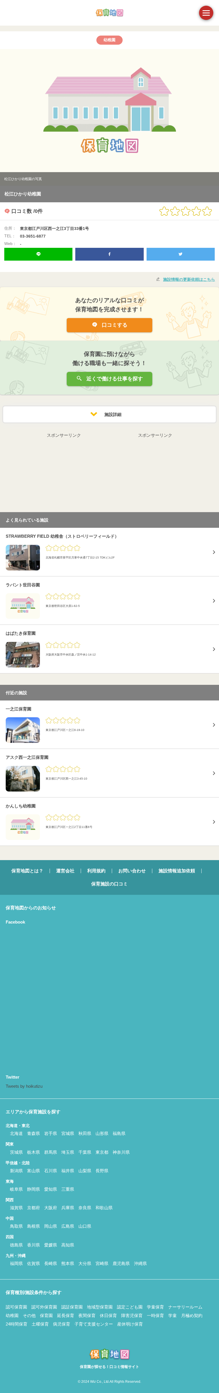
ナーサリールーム (185, 1307)
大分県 (84, 1263)
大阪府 (50, 1207)
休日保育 (108, 1315)
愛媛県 (50, 1244)
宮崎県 (102, 1263)
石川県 (50, 1170)
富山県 (33, 1170)
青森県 (33, 1133)
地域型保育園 (100, 1307)
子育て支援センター (93, 1324)
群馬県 (50, 1152)
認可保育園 (16, 1307)
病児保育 (61, 1324)
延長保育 (65, 1315)
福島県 (119, 1133)
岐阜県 (16, 1189)
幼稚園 (12, 1315)
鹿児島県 (121, 1263)
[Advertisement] (64, 474)
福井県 (67, 1170)
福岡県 (16, 1263)
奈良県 (84, 1207)
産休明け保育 (130, 1324)
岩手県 (50, 1133)
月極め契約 (191, 1315)
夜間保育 (87, 1315)
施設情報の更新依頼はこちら (189, 279)
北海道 (16, 1133)
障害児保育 (132, 1315)
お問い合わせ (132, 870)
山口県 (84, 1226)
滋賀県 (16, 1207)
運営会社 (65, 870)
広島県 (67, 1226)
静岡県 (33, 1189)
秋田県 (84, 1133)
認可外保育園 (44, 1307)
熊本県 (67, 1263)
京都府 (33, 1207)
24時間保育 (16, 1324)
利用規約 (96, 870)
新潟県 (16, 1170)
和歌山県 (104, 1207)
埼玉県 (67, 1152)
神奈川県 (121, 1152)
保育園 (46, 1315)
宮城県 (67, 1133)
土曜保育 (40, 1324)
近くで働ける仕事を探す (114, 379)
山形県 (102, 1133)
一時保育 (155, 1315)
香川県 (33, 1244)
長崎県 (50, 1263)
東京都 (102, 1152)
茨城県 (16, 1152)
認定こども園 (130, 1307)
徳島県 (16, 1244)
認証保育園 (72, 1307)
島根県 (33, 1226)
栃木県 (33, 1152)
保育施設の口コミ (109, 883)
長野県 (102, 1170)
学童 (172, 1315)
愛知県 (50, 1189)
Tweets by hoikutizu (24, 1086)
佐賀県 (33, 1263)
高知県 (67, 1244)
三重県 (67, 1189)
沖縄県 (140, 1263)
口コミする (113, 325)
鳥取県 (16, 1226)
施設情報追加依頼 (177, 870)
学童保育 (155, 1307)
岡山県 (50, 1226)
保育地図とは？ (27, 870)
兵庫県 (67, 1207)
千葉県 (84, 1152)
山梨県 (84, 1170)
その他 (29, 1315)
